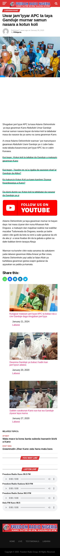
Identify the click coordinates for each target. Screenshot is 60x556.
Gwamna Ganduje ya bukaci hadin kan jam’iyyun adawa (28, 363)
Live (20, 541)
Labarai (16, 325)
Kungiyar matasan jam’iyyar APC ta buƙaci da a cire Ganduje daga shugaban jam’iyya (33, 315)
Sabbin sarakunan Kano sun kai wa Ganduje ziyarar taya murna (31, 411)
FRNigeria (17, 32)
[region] (30, 101)
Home (12, 541)
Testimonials (32, 541)
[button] (5, 279)
